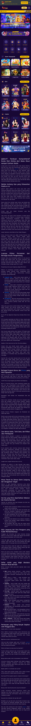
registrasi (28, 642)
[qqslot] (4, 8)
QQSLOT (16, 169)
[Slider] (15, 21)
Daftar (24, 8)
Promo (23, 370)
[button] (3, 21)
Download (24, 3)
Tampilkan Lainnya (24, 56)
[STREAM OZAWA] (27, 21)
